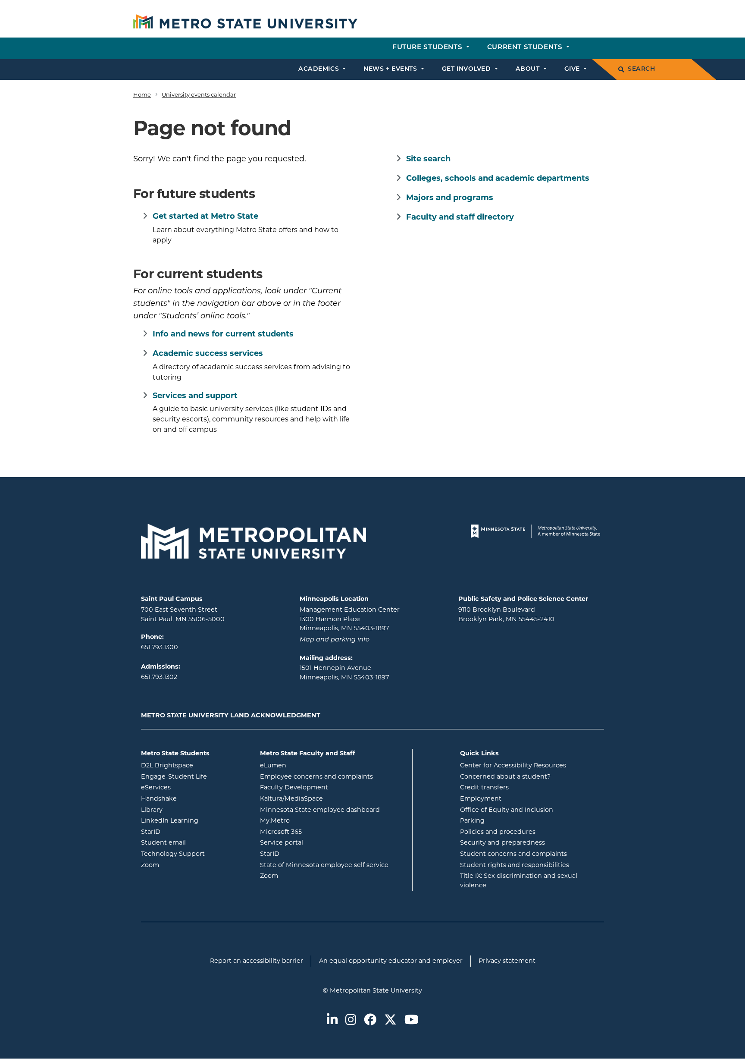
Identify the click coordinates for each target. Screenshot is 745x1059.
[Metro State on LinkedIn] (332, 1020)
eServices (190, 787)
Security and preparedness (502, 842)
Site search (428, 158)
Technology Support (173, 854)
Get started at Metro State (205, 216)
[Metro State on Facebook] (370, 1020)
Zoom (185, 865)
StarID (185, 831)
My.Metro (309, 820)
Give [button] (573, 69)
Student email (194, 842)
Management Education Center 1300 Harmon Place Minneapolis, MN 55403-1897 (350, 619)
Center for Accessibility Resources (513, 765)
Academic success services (208, 353)
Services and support (195, 395)
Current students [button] (525, 47)
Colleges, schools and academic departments (497, 178)
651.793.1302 (159, 677)
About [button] (529, 69)
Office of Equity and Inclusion (506, 810)
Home (142, 94)
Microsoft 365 (315, 831)
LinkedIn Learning (194, 820)
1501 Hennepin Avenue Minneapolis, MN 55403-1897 (344, 672)
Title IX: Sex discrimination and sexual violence (518, 880)
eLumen (308, 765)
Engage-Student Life (194, 776)
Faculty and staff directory (460, 217)
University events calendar (199, 94)
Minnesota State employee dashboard (333, 809)
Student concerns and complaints (513, 854)
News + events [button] (391, 69)
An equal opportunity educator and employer (391, 961)
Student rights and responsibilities (514, 865)
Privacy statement (507, 961)
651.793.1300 (159, 647)
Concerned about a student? (505, 776)
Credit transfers (484, 787)
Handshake (193, 798)
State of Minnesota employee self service (333, 865)
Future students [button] (428, 47)
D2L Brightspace (194, 765)
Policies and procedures (497, 832)
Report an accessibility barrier (256, 961)
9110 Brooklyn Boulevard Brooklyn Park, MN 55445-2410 (506, 614)
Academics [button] (319, 69)
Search (641, 69)
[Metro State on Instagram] (350, 1020)
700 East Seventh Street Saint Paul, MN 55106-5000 (183, 614)
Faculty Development (294, 787)
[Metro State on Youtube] (411, 1020)
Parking (472, 820)
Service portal (316, 842)
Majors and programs (449, 197)
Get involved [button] (467, 69)
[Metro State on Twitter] (390, 1020)
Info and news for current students (223, 334)
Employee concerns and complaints (316, 776)
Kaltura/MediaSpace (326, 798)
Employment (480, 798)
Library (186, 809)
